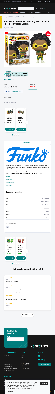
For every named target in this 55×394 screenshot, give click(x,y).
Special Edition (45, 204)
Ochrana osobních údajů (9, 370)
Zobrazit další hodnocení (27, 314)
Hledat (32, 8)
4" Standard (46, 211)
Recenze (22, 359)
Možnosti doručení (33, 89)
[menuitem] (11, 12)
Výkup (5, 379)
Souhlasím (44, 383)
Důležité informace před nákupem (11, 368)
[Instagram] (42, 359)
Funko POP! (9, 164)
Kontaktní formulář (45, 364)
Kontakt (22, 355)
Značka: (7, 28)
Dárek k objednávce (8, 364)
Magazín (24, 1)
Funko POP (12, 227)
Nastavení (10, 391)
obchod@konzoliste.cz (45, 356)
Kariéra (22, 357)
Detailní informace (8, 79)
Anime (47, 217)
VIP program (6, 359)
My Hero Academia (45, 201)
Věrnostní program (8, 357)
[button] (13, 135)
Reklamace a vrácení (16, 1)
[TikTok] (44, 359)
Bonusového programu (17, 91)
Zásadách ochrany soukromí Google (23, 388)
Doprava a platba (7, 1)
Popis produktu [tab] (26, 142)
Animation (46, 208)
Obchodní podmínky (8, 366)
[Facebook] (39, 359)
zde (12, 388)
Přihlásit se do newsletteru (14, 343)
